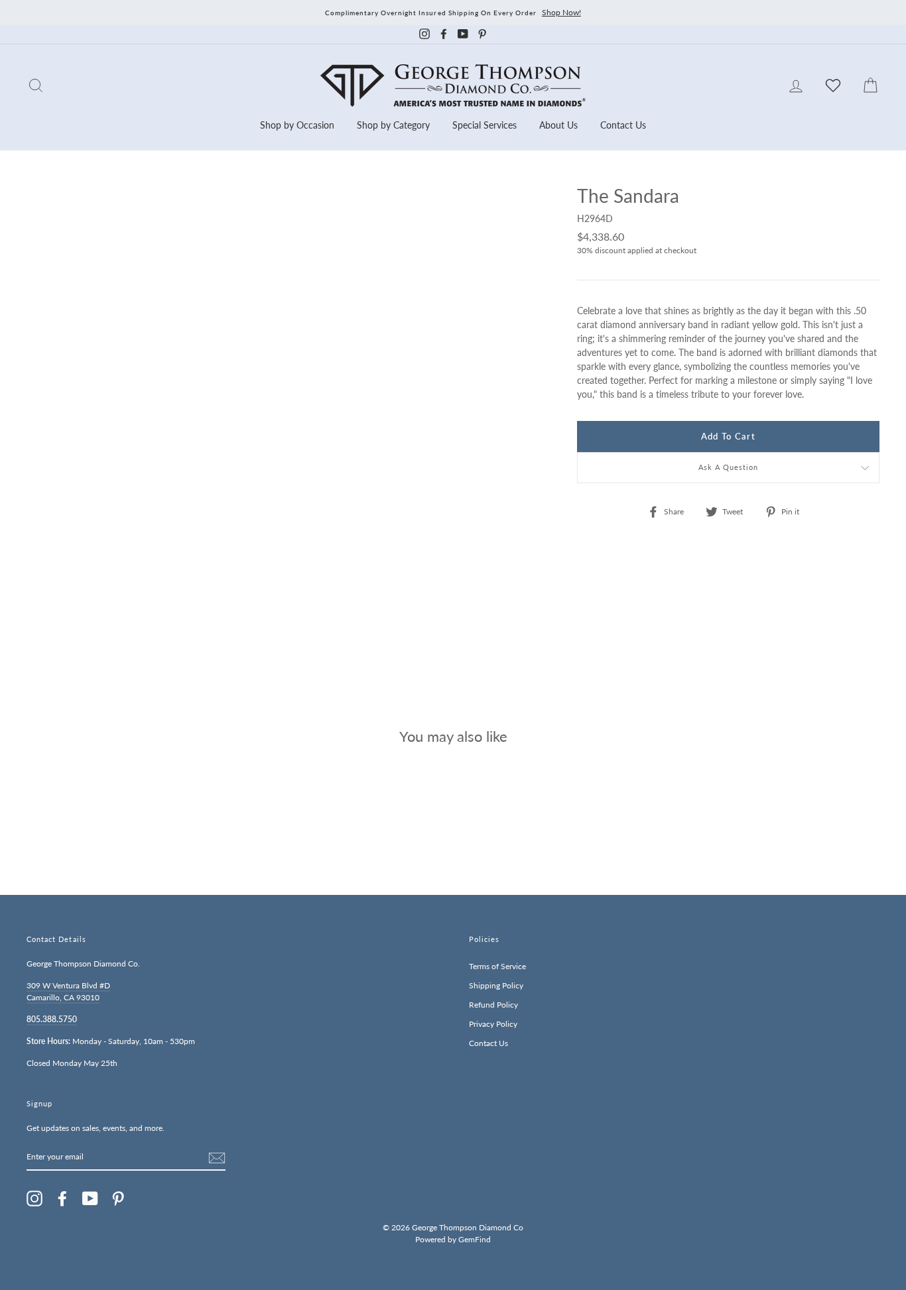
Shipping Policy (496, 985)
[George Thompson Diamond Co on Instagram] (34, 1198)
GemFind (474, 1239)
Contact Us (623, 125)
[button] (866, 224)
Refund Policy (493, 1005)
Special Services (484, 125)
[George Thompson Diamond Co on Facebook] (62, 1198)
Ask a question (728, 467)
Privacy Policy (493, 1024)
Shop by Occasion (297, 125)
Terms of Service (497, 966)
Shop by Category (393, 125)
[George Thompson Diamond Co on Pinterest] (118, 1198)
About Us (558, 125)
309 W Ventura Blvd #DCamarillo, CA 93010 (68, 991)
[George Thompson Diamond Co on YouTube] (90, 1198)
